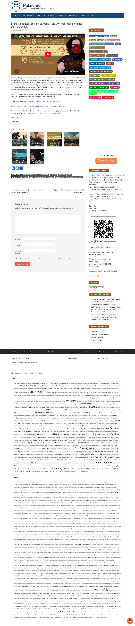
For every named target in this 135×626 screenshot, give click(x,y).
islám (31, 177)
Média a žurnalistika (97, 64)
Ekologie (101, 40)
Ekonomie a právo (112, 40)
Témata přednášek (44, 16)
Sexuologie (115, 87)
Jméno (18, 239)
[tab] (15, 378)
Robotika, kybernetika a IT (99, 87)
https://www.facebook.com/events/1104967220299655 (47, 106)
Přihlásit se (95, 331)
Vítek (25, 30)
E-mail (18, 245)
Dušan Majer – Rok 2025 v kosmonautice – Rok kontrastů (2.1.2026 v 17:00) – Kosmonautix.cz (106, 309)
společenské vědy (71, 177)
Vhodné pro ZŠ (108, 97)
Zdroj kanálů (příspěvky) (99, 334)
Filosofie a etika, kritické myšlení (101, 44)
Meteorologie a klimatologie (100, 67)
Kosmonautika (112, 56)
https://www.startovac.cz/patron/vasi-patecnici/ (44, 113)
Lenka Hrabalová (40, 177)
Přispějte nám (87, 16)
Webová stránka (18, 252)
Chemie (92, 40)
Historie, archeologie (97, 56)
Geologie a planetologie (98, 52)
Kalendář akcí (28, 16)
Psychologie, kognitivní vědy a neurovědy (105, 83)
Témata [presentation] (15, 477)
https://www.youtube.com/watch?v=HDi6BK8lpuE (42, 101)
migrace (50, 177)
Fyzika (118, 44)
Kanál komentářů (97, 337)
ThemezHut (120, 352)
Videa (69, 174)
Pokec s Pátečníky (108, 75)
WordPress (99, 352)
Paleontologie (95, 75)
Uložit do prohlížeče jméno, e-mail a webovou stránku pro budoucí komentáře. (43, 259)
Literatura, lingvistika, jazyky (100, 60)
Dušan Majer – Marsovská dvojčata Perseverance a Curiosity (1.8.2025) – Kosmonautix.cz (104, 317)
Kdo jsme (16, 16)
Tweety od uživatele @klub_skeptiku (24, 362)
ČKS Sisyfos (73, 16)
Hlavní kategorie (43, 174)
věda (80, 177)
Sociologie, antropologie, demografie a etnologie (103, 92)
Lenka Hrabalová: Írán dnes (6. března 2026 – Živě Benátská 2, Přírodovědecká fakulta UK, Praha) (106, 301)
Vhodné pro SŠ (95, 97)
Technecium (61, 16)
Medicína (110, 64)
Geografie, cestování (29, 174)
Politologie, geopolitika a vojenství (102, 79)
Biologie (113, 36)
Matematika (117, 60)
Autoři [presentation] (15, 378)
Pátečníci (32, 5)
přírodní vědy (60, 177)
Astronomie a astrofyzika (99, 36)
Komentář (18, 213)
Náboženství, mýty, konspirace (101, 71)
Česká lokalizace (97, 340)
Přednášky (62, 174)
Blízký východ (23, 177)
